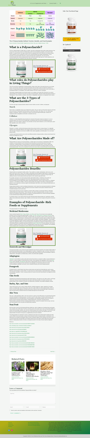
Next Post (53, 351)
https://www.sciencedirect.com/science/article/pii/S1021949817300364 (21, 346)
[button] (60, 3)
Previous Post (13, 351)
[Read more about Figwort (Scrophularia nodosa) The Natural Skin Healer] (32, 366)
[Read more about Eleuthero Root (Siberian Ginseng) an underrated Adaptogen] (46, 365)
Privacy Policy (11, 425)
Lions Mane (31, 214)
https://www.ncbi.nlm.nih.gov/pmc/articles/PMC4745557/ (19, 327)
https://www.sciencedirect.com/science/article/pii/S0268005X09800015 (22, 337)
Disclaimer (10, 426)
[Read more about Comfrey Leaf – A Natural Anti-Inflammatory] (18, 366)
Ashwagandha (22, 261)
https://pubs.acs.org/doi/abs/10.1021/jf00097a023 (18, 331)
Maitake (27, 214)
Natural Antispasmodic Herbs (33, 423)
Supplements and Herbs (28, 43)
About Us (10, 422)
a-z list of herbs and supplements (72, 39)
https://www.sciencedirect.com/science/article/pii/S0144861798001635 (21, 342)
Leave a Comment (13, 43)
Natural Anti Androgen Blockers (34, 425)
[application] (46, 3)
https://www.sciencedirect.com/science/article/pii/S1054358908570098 (21, 344)
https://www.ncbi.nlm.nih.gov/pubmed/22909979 (17, 329)
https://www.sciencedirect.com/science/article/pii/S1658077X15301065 (22, 323)
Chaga (24, 214)
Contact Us (10, 423)
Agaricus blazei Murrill (37, 223)
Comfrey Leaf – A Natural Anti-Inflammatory (17, 374)
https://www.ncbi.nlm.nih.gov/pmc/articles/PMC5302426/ (19, 339)
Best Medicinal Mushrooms (33, 422)
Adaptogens (11, 258)
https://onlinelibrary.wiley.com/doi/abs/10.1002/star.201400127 (20, 325)
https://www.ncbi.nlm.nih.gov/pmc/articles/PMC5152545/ (19, 333)
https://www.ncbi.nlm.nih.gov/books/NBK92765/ (17, 341)
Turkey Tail (38, 214)
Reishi (21, 214)
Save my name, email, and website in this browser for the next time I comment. (26, 410)
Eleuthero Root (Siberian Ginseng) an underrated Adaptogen (46, 373)
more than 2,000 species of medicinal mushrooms (42, 215)
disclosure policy (64, 431)
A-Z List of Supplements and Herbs (38, 3)
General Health (52, 3)
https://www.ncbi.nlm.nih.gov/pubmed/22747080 (17, 335)
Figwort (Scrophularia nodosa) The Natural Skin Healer (32, 374)
